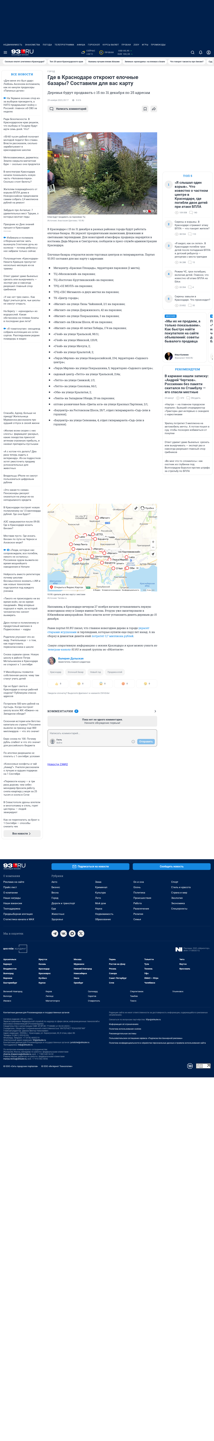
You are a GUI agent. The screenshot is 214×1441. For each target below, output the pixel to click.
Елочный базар (75, 672)
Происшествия (142, 897)
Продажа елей (115, 672)
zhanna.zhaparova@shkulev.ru (17, 1054)
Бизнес (55, 887)
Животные (57, 914)
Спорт (174, 881)
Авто (54, 881)
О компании (10, 892)
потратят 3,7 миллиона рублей (112, 636)
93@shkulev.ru (39, 1040)
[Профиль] (209, 52)
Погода (47, 45)
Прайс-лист (10, 887)
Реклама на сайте (13, 881)
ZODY (136, 45)
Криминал (101, 887)
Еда (53, 908)
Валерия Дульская (71, 658)
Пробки (126, 45)
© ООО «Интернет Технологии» (56, 1066)
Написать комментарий (71, 108)
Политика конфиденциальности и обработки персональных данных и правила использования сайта (157, 1043)
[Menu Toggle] (5, 52)
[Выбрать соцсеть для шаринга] (153, 109)
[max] (72, 933)
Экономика (178, 903)
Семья (137, 919)
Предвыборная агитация (18, 914)
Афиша (81, 45)
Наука (98, 908)
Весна (55, 892)
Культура (100, 892)
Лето (98, 897)
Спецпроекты (179, 908)
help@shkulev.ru (25, 1045)
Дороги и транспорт (63, 903)
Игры (145, 45)
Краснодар (55, 672)
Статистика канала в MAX (18, 919)
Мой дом (100, 903)
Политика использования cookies (125, 1029)
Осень (137, 887)
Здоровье (57, 919)
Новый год (95, 672)
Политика (139, 892)
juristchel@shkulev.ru (79, 1042)
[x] (81, 933)
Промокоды (158, 45)
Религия (138, 914)
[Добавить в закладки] (145, 109)
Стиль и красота (181, 887)
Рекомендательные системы (122, 1033)
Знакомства (32, 45)
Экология (177, 897)
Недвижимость (12, 45)
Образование (103, 919)
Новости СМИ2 (57, 764)
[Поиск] (193, 52)
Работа (137, 903)
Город (54, 897)
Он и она (138, 881)
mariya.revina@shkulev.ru (15, 1059)
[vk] (63, 933)
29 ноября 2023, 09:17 (58, 100)
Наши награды (12, 897)
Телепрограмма (64, 45)
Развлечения (141, 908)
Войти (59, 743)
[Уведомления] (201, 52)
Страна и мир (179, 892)
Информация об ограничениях (123, 1024)
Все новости (22, 74)
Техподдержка (11, 908)
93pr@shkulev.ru (153, 1019)
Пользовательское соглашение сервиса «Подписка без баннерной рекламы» (146, 1038)
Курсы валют (111, 45)
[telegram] (54, 933)
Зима (98, 881)
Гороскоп (94, 45)
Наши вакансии (12, 903)
